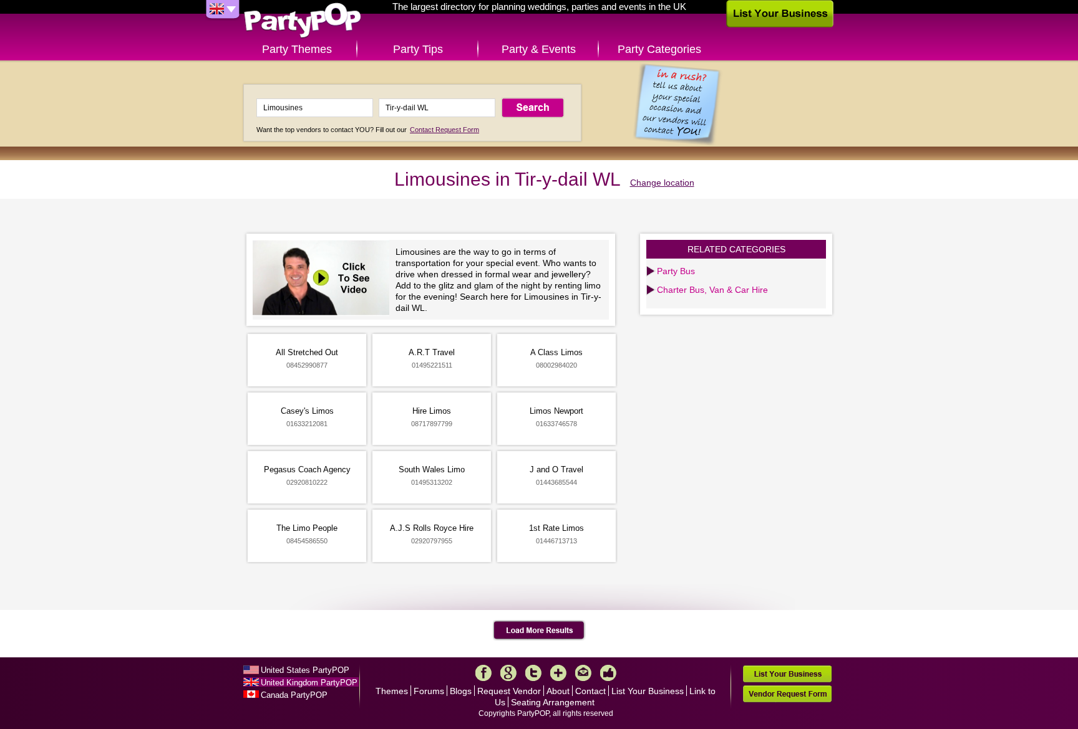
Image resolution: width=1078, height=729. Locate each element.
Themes (392, 691)
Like (608, 673)
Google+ (508, 673)
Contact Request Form (444, 129)
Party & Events (539, 49)
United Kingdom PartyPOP (309, 682)
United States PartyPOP (305, 670)
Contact (590, 691)
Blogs (461, 691)
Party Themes (297, 49)
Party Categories (659, 49)
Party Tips (418, 49)
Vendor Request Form (787, 694)
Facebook (483, 673)
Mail (583, 673)
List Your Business (647, 691)
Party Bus (676, 271)
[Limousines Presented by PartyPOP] (324, 279)
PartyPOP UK (302, 20)
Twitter (533, 673)
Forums (429, 691)
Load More (539, 630)
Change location (662, 183)
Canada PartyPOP (294, 695)
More (558, 673)
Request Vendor (509, 691)
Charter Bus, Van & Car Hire (712, 290)
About (558, 691)
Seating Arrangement (553, 702)
